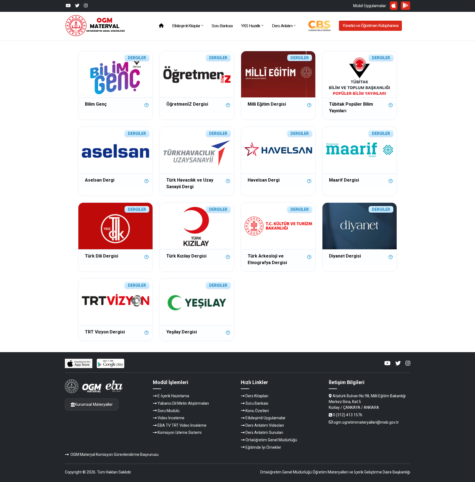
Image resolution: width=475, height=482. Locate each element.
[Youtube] (68, 5)
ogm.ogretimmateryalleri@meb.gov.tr (366, 422)
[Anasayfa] (161, 25)
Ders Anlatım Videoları (264, 425)
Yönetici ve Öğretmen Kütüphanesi (370, 25)
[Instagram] (86, 5)
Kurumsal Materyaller (94, 404)
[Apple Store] (394, 5)
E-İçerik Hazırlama (173, 396)
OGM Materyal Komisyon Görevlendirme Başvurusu (114, 454)
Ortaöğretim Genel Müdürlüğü (271, 440)
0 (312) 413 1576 (347, 415)
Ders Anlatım (282, 25)
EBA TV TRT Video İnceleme (182, 425)
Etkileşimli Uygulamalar (265, 418)
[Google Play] (405, 5)
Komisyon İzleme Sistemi (179, 432)
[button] (146, 104)
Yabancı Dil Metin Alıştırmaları (183, 403)
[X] (77, 5)
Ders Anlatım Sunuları (264, 432)
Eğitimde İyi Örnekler (263, 447)
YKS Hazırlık (250, 25)
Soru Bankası (222, 25)
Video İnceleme (171, 418)
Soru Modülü (168, 411)
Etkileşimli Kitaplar (186, 25)
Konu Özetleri (257, 411)
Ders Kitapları (256, 396)
